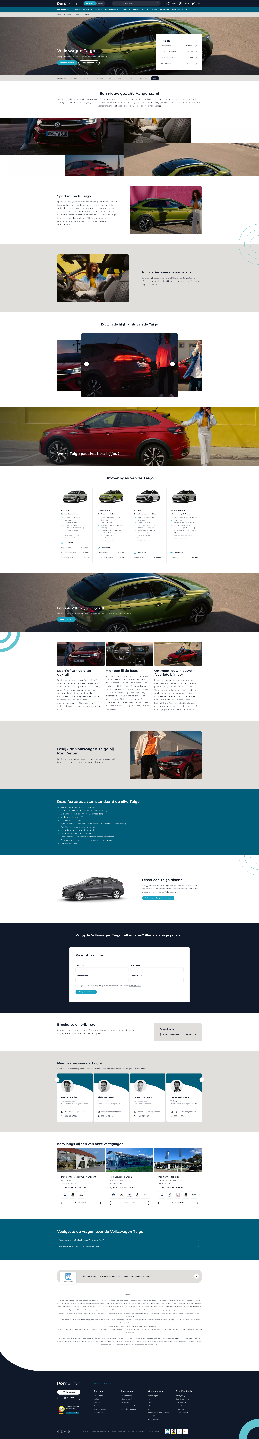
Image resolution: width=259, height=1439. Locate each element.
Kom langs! (144, 78)
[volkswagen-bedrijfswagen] (199, 3)
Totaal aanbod (126, 1396)
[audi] (174, 3)
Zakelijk (100, 3)
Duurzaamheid (182, 1413)
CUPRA (151, 1409)
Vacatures (180, 1409)
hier (126, 1333)
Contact (132, 78)
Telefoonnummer (82, 976)
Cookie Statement (154, 1431)
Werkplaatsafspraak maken (105, 1406)
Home (59, 14)
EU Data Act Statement (136, 1431)
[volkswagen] (168, 3)
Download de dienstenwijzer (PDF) (146, 1344)
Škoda (150, 1406)
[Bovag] (173, 1431)
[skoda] (186, 3)
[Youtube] (65, 1431)
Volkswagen (153, 1396)
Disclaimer (85, 1431)
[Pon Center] (67, 3)
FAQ (154, 78)
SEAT (150, 1402)
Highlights (74, 78)
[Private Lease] (179, 1431)
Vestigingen (181, 1402)
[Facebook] (58, 1431)
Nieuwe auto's (126, 1399)
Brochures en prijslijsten (116, 78)
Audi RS (151, 1416)
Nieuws (97, 1402)
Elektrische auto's (128, 1406)
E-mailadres (135, 976)
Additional (75, 947)
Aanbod (100, 78)
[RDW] (185, 1431)
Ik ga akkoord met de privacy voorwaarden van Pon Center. (110, 986)
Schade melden (100, 1409)
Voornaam (79, 965)
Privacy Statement (118, 1431)
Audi (150, 1399)
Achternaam (136, 965)
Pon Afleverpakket (128, 1409)
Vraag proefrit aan (86, 992)
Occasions (125, 1402)
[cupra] (193, 3)
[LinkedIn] (68, 1431)
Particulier (90, 3)
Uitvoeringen (87, 78)
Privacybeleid (135, 986)
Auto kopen (98, 1396)
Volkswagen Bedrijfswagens (159, 1413)
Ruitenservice (99, 1413)
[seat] (180, 3)
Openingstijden (182, 1399)
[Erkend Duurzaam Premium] (167, 1431)
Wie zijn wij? (181, 1396)
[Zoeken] (158, 3)
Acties (96, 1399)
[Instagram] (62, 1431)
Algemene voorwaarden (100, 1431)
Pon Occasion (153, 1419)
